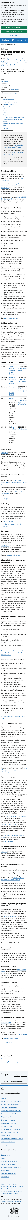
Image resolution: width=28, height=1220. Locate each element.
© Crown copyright (14, 1216)
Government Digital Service (9, 1193)
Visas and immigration (8, 1142)
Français (8, 61)
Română (17, 63)
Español (24, 59)
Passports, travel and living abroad (12, 1139)
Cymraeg (17, 59)
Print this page (8, 129)
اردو (7, 65)
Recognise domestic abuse (10, 102)
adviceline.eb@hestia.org (9, 824)
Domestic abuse (10, 44)
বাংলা (13, 59)
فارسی (3, 61)
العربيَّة (8, 59)
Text (19, 402)
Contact (20, 1186)
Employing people (7, 1126)
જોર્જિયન (15, 61)
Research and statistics (8, 1164)
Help (2, 1184)
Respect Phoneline (10, 916)
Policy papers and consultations (11, 1167)
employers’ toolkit (8, 841)
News (3, 1158)
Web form (21, 370)
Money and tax (5, 1135)
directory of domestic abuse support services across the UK (14, 482)
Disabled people (6, 1117)
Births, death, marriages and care (11, 1101)
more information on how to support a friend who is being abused (14, 770)
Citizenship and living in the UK (11, 1111)
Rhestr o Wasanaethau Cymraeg (11, 1191)
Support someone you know (10, 115)
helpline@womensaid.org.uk (10, 499)
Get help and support (8, 104)
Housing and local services (9, 1132)
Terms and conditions (8, 1189)
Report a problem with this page (14, 1082)
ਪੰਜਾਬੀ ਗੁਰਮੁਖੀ (4, 63)
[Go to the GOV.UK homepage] (7, 40)
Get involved (5, 1177)
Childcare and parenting (9, 1108)
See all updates (14, 89)
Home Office (4, 81)
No (25, 1075)
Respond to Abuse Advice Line (16, 816)
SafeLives (4, 852)
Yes (18, 1075)
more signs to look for (10, 318)
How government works (8, 1174)
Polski (11, 63)
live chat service (8, 521)
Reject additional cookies (14, 31)
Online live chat (23, 368)
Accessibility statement (8, 1186)
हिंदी (20, 61)
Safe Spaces (5, 546)
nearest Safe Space (13, 555)
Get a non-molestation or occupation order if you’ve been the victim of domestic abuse (12, 653)
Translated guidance (8, 99)
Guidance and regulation (9, 1161)
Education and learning (8, 1123)
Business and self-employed (10, 1104)
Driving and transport (8, 1120)
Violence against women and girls (10, 1062)
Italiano (25, 61)
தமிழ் (2, 65)
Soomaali (23, 63)
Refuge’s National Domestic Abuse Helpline (12, 370)
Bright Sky (4, 453)
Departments (5, 1155)
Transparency (5, 1170)
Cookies (14, 1184)
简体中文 (12, 65)
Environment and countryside (10, 1129)
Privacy (8, 1184)
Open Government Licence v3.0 (11, 1201)
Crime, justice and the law (9, 1114)
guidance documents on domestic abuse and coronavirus (12, 186)
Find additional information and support (14, 117)
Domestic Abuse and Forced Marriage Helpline (12, 391)
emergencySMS (6, 1023)
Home (2, 44)
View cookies (14, 35)
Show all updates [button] (22, 1034)
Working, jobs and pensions (9, 1145)
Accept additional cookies (14, 27)
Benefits (3, 1098)
